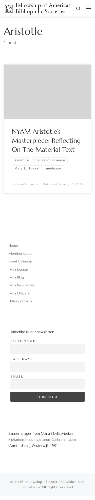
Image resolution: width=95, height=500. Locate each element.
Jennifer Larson (27, 184)
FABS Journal (18, 269)
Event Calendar (20, 261)
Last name (21, 359)
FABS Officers (18, 293)
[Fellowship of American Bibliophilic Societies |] (9, 8)
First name (22, 341)
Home (13, 245)
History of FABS (20, 301)
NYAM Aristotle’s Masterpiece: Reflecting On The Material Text (46, 140)
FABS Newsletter (21, 285)
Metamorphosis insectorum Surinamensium (42, 439)
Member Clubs (20, 253)
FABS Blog (16, 277)
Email (16, 376)
